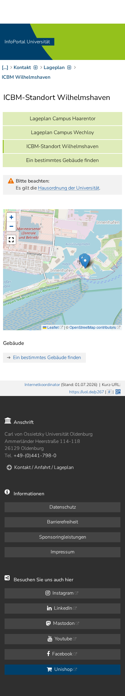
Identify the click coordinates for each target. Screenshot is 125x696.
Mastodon (63, 623)
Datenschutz (62, 507)
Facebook (62, 654)
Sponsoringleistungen (62, 537)
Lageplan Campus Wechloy (62, 132)
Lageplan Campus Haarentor (63, 118)
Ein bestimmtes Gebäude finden (62, 160)
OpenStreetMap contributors (92, 327)
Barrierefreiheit (62, 522)
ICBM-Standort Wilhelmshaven (62, 146)
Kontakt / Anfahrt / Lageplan (44, 467)
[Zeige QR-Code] (117, 391)
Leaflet (52, 327)
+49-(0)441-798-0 (35, 455)
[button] (85, 262)
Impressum (63, 552)
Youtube (62, 638)
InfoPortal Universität (27, 41)
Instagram (62, 593)
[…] (5, 67)
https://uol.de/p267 (86, 392)
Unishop (63, 669)
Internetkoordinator (42, 385)
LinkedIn (62, 608)
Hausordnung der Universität (68, 188)
